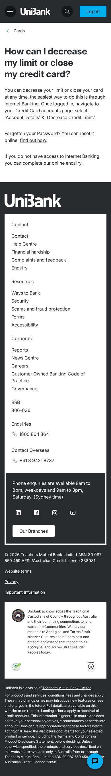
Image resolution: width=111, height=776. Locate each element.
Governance (24, 388)
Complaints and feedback (38, 260)
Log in (93, 11)
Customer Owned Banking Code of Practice (48, 377)
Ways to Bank (25, 293)
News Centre (25, 358)
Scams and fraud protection (40, 309)
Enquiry (19, 268)
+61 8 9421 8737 (36, 460)
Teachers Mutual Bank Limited (66, 688)
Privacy (11, 581)
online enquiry (66, 163)
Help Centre (24, 244)
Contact (19, 236)
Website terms (18, 571)
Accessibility (24, 325)
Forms (17, 317)
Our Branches (33, 531)
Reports (19, 350)
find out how (33, 140)
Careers (19, 366)
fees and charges (80, 695)
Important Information (25, 592)
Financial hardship (30, 252)
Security (20, 301)
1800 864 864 (34, 434)
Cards (19, 30)
